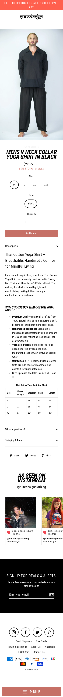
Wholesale (49, 646)
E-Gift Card (23, 652)
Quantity (31, 214)
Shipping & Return (14, 440)
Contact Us (39, 652)
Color (32, 195)
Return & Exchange (17, 646)
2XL (46, 184)
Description (11, 246)
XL (34, 184)
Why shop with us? (15, 429)
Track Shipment (24, 641)
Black (31, 203)
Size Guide (41, 641)
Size (31, 176)
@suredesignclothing (31, 487)
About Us (35, 646)
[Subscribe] (51, 595)
